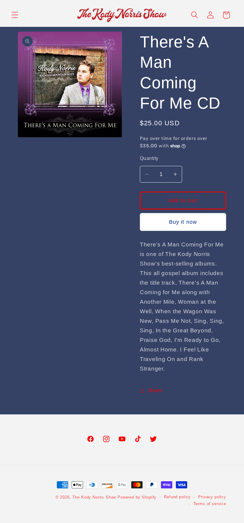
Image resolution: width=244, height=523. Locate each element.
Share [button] (155, 390)
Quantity (149, 158)
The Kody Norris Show (94, 497)
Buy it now (183, 222)
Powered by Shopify (137, 497)
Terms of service (209, 504)
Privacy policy (212, 497)
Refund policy (177, 497)
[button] (15, 15)
